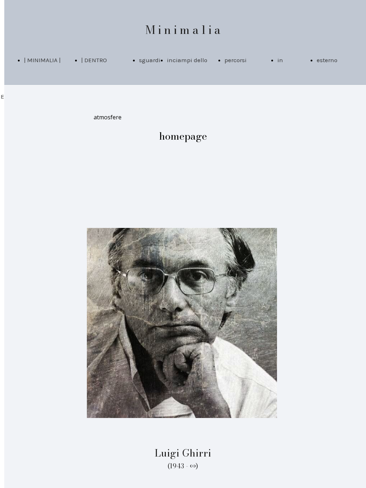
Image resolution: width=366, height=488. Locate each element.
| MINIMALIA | (42, 60)
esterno (327, 60)
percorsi (235, 60)
